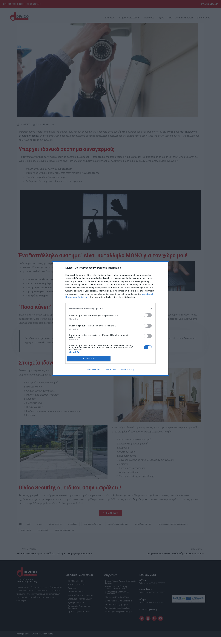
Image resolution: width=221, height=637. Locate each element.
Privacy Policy (127, 369)
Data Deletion (93, 369)
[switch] (148, 315)
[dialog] (110, 318)
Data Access (110, 369)
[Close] (162, 268)
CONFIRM (88, 358)
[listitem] (110, 308)
